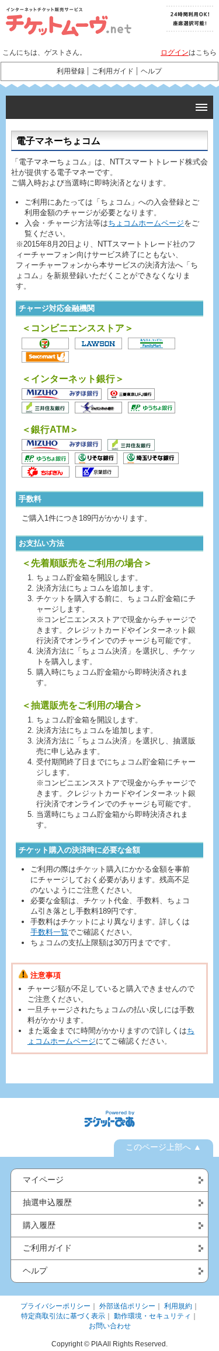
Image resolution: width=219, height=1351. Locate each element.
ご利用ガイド (113, 71)
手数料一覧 (49, 932)
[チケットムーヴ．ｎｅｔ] (64, 22)
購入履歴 (39, 1225)
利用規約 (178, 1306)
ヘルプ (151, 71)
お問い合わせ (110, 1326)
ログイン (175, 52)
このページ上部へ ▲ (163, 1147)
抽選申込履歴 (47, 1202)
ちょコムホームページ (146, 223)
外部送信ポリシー (127, 1306)
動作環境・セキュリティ (152, 1316)
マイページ (43, 1179)
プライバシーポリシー (55, 1306)
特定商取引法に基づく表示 (63, 1316)
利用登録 (71, 71)
